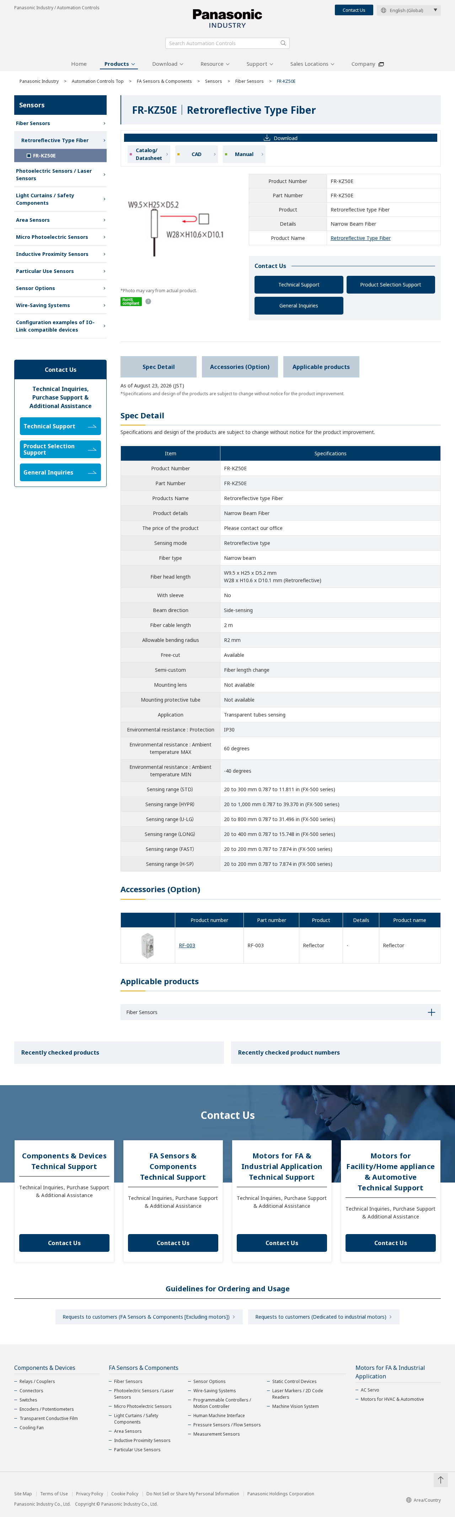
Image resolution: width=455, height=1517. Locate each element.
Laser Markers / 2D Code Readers (297, 1394)
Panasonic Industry (39, 81)
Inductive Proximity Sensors (52, 254)
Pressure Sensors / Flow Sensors (227, 1425)
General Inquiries (298, 305)
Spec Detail (159, 367)
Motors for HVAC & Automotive (392, 1399)
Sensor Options (35, 288)
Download (164, 63)
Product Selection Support (390, 284)
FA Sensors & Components (164, 81)
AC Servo (370, 1390)
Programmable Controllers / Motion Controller (222, 1403)
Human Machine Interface (219, 1416)
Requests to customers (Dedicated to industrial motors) (320, 1316)
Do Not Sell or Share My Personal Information (192, 1494)
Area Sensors (33, 219)
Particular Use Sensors (45, 271)
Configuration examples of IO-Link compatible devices (55, 326)
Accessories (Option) (239, 367)
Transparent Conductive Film (49, 1418)
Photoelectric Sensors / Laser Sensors (54, 174)
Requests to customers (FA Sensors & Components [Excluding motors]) (146, 1316)
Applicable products (321, 367)
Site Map (23, 1494)
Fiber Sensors (249, 81)
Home (79, 63)
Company (363, 63)
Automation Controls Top (98, 81)
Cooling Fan (32, 1428)
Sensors (213, 81)
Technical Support (299, 284)
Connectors (31, 1391)
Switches (28, 1400)
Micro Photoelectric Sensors (52, 237)
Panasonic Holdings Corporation (280, 1494)
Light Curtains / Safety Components (45, 199)
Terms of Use (54, 1494)
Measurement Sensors (216, 1434)
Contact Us (354, 10)
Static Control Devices (294, 1381)
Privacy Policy (89, 1494)
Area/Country (427, 1500)
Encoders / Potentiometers (47, 1409)
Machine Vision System (295, 1406)
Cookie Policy (124, 1494)
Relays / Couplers (37, 1381)
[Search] (283, 43)
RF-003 (187, 945)
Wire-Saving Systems (43, 305)
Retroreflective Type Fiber (361, 238)
